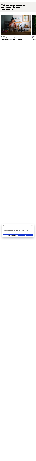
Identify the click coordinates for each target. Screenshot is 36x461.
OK (25, 235)
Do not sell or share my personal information (10, 235)
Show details (30, 233)
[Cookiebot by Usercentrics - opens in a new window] (30, 225)
